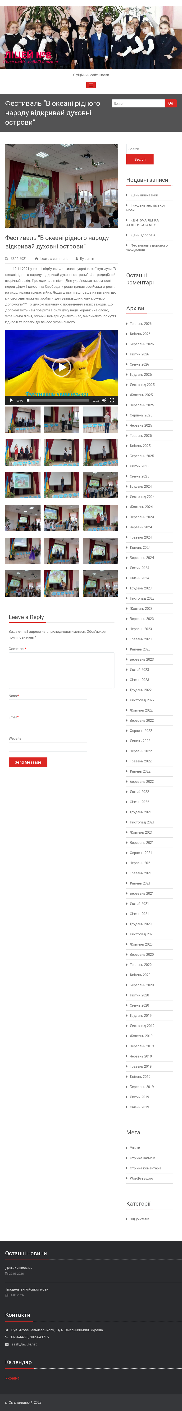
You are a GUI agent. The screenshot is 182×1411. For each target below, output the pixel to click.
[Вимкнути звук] (104, 400)
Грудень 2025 (141, 374)
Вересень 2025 (142, 405)
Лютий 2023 (139, 670)
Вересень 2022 (142, 720)
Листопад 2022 (142, 700)
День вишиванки (144, 195)
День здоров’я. (143, 235)
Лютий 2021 (139, 904)
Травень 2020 (141, 965)
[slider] (58, 400)
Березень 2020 (142, 985)
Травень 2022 (141, 761)
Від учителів (139, 1219)
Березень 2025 (142, 456)
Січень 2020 (139, 1005)
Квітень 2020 (140, 975)
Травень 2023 (141, 639)
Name (14, 696)
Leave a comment (54, 259)
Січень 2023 (139, 680)
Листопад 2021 (142, 822)
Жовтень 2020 (141, 944)
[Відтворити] (11, 400)
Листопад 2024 (142, 497)
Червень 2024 (141, 527)
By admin (87, 259)
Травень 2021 (141, 873)
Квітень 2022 (140, 771)
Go (170, 103)
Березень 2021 (142, 893)
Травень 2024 (141, 537)
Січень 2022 (139, 802)
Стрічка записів (142, 1158)
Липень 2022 (140, 741)
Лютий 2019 (139, 1097)
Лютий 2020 (139, 995)
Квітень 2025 (140, 446)
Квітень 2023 (140, 649)
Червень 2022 (141, 751)
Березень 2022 (142, 781)
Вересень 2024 (142, 517)
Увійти (135, 1148)
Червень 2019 (141, 1056)
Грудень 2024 (141, 486)
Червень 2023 (141, 629)
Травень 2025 (141, 435)
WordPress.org (141, 1178)
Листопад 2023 (142, 598)
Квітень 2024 (140, 547)
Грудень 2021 (141, 812)
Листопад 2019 (142, 1026)
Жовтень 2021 (141, 832)
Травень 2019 (141, 1066)
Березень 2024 (142, 558)
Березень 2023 (142, 659)
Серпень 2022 (141, 731)
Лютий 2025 (139, 466)
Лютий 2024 (139, 568)
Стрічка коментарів (145, 1168)
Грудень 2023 (141, 588)
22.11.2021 (18, 259)
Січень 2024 (139, 578)
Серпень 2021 (141, 853)
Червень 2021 (141, 863)
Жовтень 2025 (141, 395)
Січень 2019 (139, 1107)
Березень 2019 (142, 1087)
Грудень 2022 (141, 690)
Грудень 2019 (141, 1015)
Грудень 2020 (141, 924)
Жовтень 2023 (141, 608)
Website (15, 738)
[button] (61, 367)
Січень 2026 (139, 364)
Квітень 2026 (140, 334)
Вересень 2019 (142, 1046)
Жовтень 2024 (141, 507)
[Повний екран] (111, 400)
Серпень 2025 (141, 415)
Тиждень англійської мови (26, 1289)
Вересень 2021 (142, 842)
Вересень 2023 (142, 619)
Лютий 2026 (139, 354)
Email (14, 717)
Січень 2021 (139, 914)
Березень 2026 (142, 344)
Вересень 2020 (142, 954)
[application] (61, 367)
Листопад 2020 (142, 934)
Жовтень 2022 (141, 710)
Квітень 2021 (140, 883)
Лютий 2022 (139, 792)
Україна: (12, 1378)
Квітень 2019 (140, 1077)
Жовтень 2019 (141, 1036)
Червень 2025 (141, 425)
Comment (17, 649)
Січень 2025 (139, 476)
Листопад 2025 (142, 385)
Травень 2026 (141, 324)
